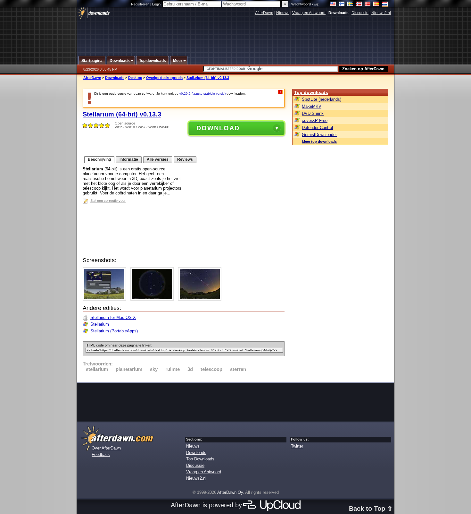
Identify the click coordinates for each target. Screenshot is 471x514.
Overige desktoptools (164, 78)
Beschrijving (99, 159)
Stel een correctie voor (108, 200)
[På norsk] (359, 4)
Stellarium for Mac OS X (113, 317)
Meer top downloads (319, 141)
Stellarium (99, 324)
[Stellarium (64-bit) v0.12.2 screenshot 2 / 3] (153, 299)
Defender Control (317, 127)
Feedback (101, 454)
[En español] (376, 4)
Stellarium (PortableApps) (114, 331)
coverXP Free (314, 120)
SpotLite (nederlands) (321, 99)
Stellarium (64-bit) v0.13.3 (207, 78)
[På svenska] (350, 4)
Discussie (359, 13)
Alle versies (158, 159)
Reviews (185, 159)
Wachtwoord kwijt (304, 4)
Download (218, 128)
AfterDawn (264, 13)
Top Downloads (200, 459)
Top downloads (311, 92)
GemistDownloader (319, 134)
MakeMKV (311, 106)
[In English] (333, 4)
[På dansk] (368, 4)
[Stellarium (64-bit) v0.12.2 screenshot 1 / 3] (106, 299)
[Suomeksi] (342, 4)
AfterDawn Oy (230, 492)
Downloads (114, 78)
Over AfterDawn (106, 448)
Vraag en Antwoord (309, 13)
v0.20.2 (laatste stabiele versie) (202, 93)
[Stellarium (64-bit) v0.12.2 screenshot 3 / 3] (201, 299)
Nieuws (282, 13)
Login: (157, 4)
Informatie (129, 159)
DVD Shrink (313, 113)
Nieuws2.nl (381, 13)
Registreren (140, 4)
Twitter (297, 446)
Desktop (135, 78)
